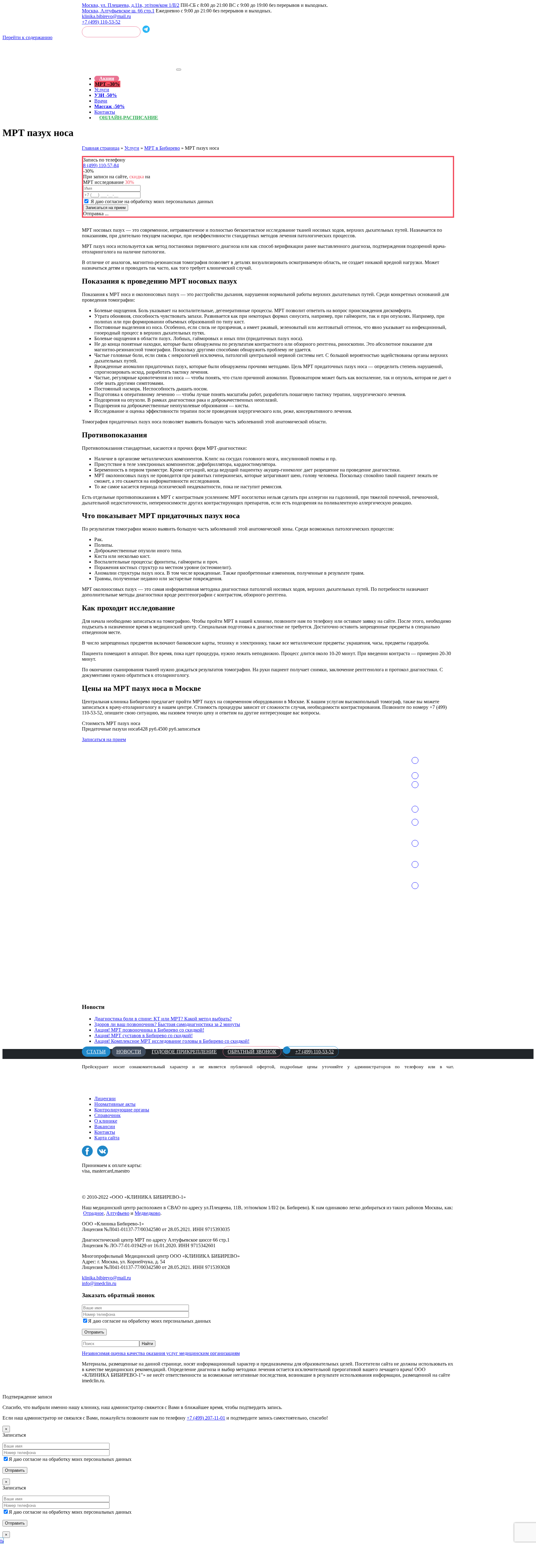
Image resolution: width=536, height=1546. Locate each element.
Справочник (107, 1115)
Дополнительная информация (113, 1391)
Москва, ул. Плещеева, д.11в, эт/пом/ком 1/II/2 (130, 5)
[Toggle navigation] (178, 70)
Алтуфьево (117, 1213)
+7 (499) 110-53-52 (101, 22)
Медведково (147, 1213)
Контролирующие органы (121, 1109)
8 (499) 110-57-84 (101, 165)
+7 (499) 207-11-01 (206, 1418)
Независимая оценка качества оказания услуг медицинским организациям (161, 1353)
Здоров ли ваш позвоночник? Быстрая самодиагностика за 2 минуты (167, 1024)
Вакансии (104, 1126)
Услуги (101, 89)
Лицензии (105, 1098)
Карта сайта (106, 1137)
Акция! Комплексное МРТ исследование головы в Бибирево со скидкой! (171, 1041)
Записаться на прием (104, 739)
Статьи (96, 1051)
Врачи (100, 100)
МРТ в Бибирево (162, 148)
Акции (106, 78)
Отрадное (93, 1213)
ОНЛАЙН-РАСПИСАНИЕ (128, 117)
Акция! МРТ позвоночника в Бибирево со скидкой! (149, 1030)
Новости (128, 1051)
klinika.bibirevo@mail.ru (106, 16)
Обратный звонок (111, 31)
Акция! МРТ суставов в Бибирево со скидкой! (143, 1035)
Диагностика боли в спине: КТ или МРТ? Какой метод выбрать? (163, 1018)
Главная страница (100, 148)
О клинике (105, 1121)
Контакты (104, 1132)
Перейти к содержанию (27, 37)
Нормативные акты (115, 1104)
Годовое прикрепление (184, 1051)
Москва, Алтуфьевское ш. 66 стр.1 (118, 10)
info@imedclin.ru (99, 1283)
